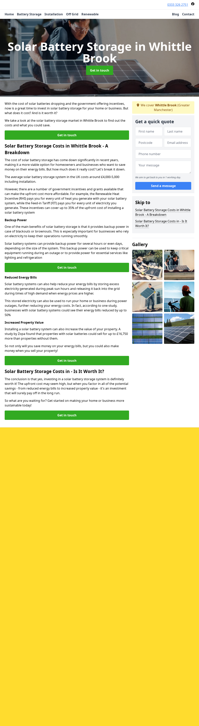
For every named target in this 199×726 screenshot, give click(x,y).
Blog (175, 14)
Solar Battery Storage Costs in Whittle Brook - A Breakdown (162, 212)
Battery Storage (29, 14)
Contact (188, 14)
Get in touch (99, 70)
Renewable (90, 14)
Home (9, 14)
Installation (54, 14)
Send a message (163, 186)
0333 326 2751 (177, 5)
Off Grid (72, 14)
